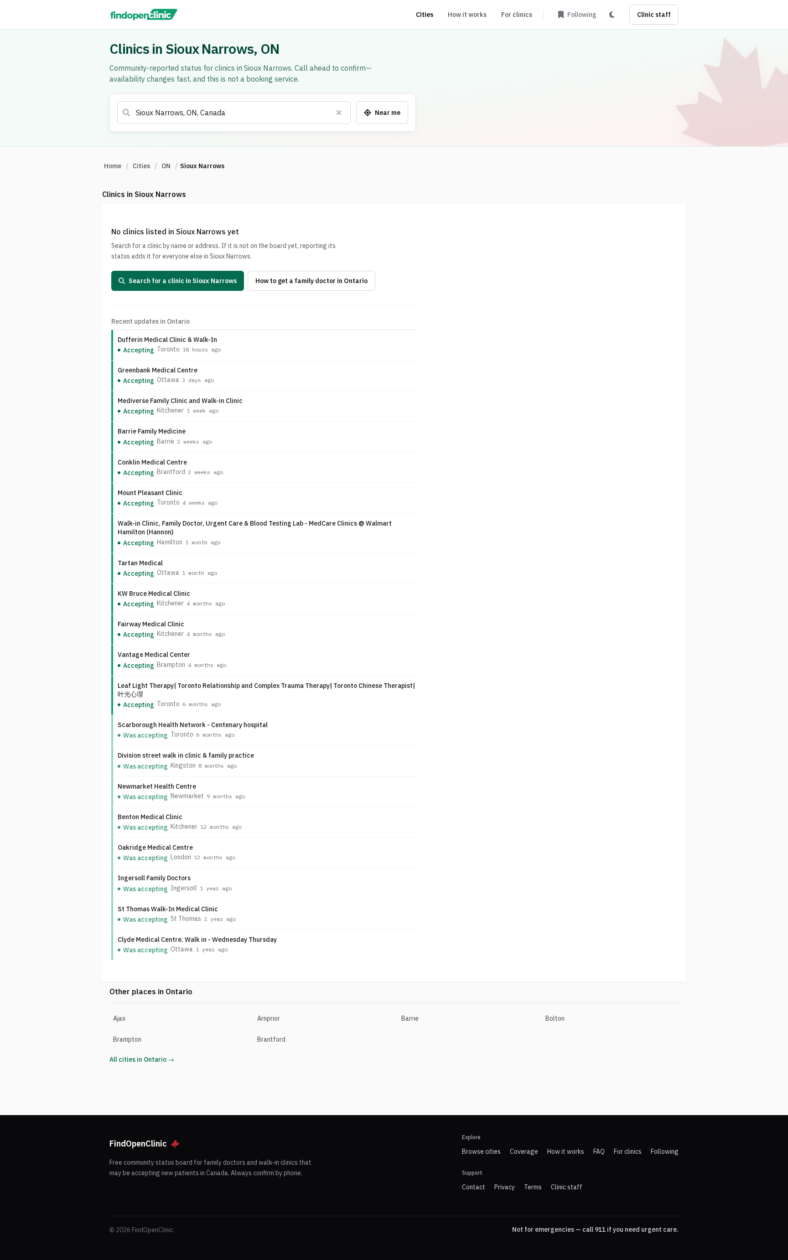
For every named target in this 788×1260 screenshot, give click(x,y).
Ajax (119, 1018)
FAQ (599, 1151)
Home (112, 166)
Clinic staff (654, 14)
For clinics (516, 14)
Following (665, 1151)
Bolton (555, 1018)
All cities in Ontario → (141, 1059)
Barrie (410, 1018)
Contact (473, 1187)
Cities (424, 14)
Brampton (127, 1039)
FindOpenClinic (138, 1143)
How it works (467, 14)
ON (166, 166)
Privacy (504, 1187)
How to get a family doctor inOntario (311, 281)
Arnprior (268, 1018)
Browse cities (481, 1151)
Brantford (271, 1039)
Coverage (524, 1151)
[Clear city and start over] (339, 113)
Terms (533, 1187)
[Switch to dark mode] (612, 15)
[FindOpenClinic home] (143, 15)
